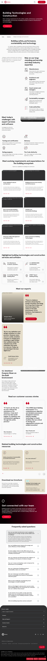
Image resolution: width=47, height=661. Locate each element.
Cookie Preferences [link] (34, 643)
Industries (9, 36)
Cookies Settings (30, 658)
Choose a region (5, 609)
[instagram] (40, 634)
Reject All (36, 658)
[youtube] (43, 634)
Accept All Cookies (42, 658)
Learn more (33, 655)
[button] (2, 2)
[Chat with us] (42, 647)
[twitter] (38, 634)
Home (3, 36)
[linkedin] (35, 634)
